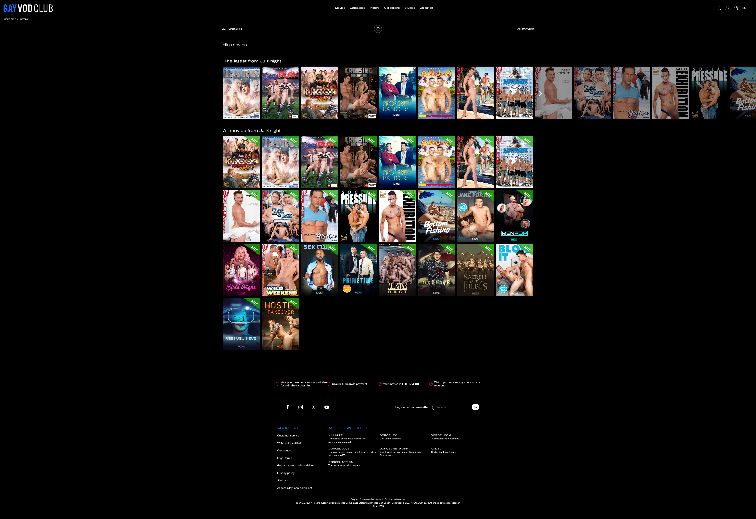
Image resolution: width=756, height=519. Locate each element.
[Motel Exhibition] (670, 93)
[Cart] (736, 8)
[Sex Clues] (319, 270)
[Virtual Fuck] (241, 324)
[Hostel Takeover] (280, 324)
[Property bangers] (397, 93)
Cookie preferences (395, 499)
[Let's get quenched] (436, 93)
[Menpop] (514, 216)
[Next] (540, 94)
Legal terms (284, 458)
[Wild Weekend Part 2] (280, 270)
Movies (340, 7)
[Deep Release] (553, 93)
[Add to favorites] (378, 29)
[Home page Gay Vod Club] (28, 8)
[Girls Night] (241, 270)
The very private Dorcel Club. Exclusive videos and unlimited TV (352, 452)
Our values (284, 450)
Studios (409, 7)
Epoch (387, 502)
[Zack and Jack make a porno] (592, 93)
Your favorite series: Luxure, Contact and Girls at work (401, 452)
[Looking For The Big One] (631, 93)
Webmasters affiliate (289, 443)
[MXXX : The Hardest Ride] (319, 93)
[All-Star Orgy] (397, 270)
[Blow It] (514, 270)
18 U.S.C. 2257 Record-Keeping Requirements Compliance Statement (333, 502)
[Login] (728, 8)
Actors (374, 7)
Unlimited (426, 7)
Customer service (288, 435)
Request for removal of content (367, 499)
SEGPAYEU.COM (414, 502)
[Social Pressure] (709, 93)
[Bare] (241, 93)
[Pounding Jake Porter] (475, 216)
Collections (392, 7)
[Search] (719, 8)
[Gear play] (280, 93)
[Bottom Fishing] (436, 216)
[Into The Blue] (475, 93)
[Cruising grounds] (358, 93)
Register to (412, 407)
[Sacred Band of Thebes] (475, 270)
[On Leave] (436, 270)
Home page (10, 19)
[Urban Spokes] (514, 93)
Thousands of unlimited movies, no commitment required (346, 438)
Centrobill (397, 502)
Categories (357, 7)
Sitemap (282, 480)
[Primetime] (358, 270)
